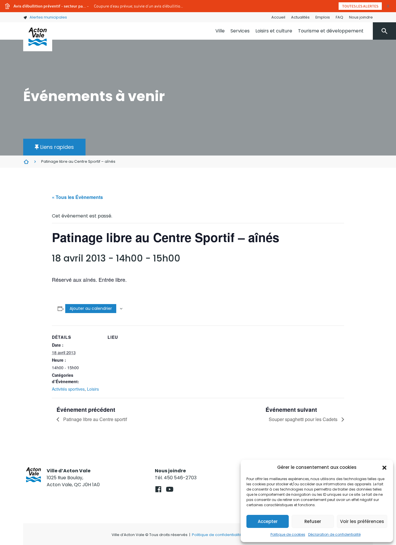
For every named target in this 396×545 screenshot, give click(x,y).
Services (240, 31)
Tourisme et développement (331, 31)
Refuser (312, 521)
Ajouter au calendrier (91, 308)
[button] (384, 467)
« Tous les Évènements (77, 197)
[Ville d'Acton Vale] (37, 36)
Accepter (268, 521)
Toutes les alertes (360, 6)
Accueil (278, 17)
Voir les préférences (362, 521)
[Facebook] (158, 489)
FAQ (339, 17)
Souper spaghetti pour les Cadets (304, 419)
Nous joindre (361, 17)
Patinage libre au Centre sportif (94, 419)
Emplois (322, 17)
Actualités (300, 17)
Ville (220, 31)
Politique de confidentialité (217, 534)
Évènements (26, 161)
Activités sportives (68, 389)
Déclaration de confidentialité (334, 534)
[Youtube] (169, 489)
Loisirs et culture (273, 31)
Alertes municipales (48, 17)
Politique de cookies (287, 534)
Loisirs (93, 389)
